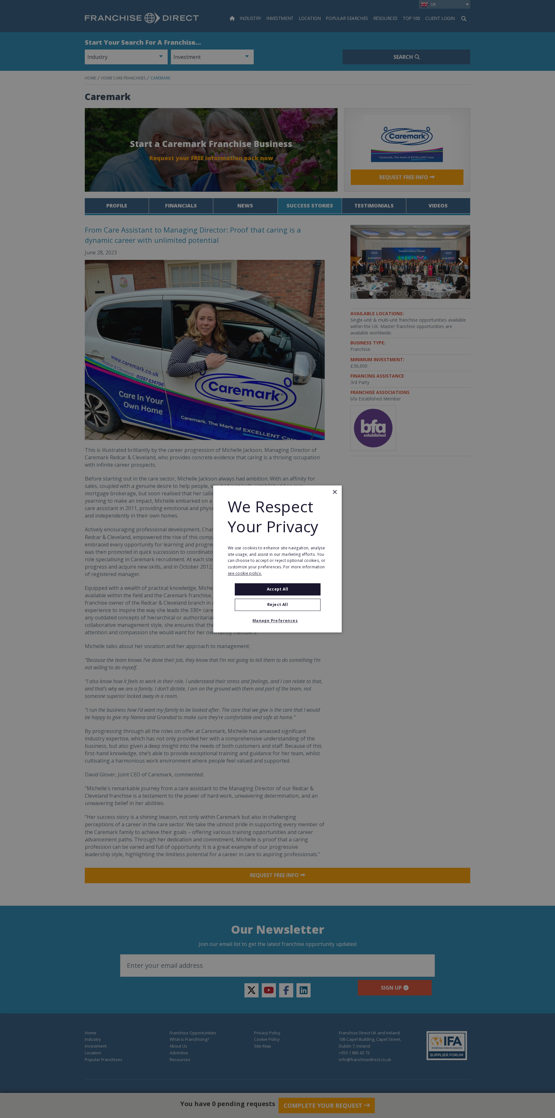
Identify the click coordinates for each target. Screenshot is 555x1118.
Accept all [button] (277, 589)
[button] (277, 621)
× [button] (334, 492)
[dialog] (277, 558)
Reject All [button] (277, 605)
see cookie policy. (245, 573)
